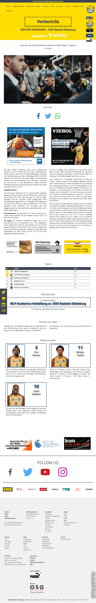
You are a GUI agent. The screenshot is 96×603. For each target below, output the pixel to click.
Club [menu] (52, 6)
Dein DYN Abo (30, 516)
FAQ (6, 539)
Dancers (47, 529)
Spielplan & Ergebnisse (52, 516)
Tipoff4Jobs (45, 546)
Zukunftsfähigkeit (48, 548)
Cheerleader (49, 527)
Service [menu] (45, 6)
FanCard (7, 543)
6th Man (48, 525)
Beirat (25, 543)
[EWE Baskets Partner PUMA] (37, 575)
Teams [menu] (38, 6)
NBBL (66, 518)
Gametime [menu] (30, 6)
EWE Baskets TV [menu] (18, 6)
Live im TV (29, 518)
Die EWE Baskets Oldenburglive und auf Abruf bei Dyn (14, 523)
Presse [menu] (68, 6)
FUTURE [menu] (9, 11)
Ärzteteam (67, 525)
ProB (65, 516)
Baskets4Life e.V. (78, 6)
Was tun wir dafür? (11, 560)
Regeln (7, 548)
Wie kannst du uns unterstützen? (15, 564)
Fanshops (8, 541)
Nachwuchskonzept (70, 522)
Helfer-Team (27, 550)
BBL (65, 514)
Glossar (7, 546)
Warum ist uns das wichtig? (13, 558)
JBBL (65, 520)
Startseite (48, 514)
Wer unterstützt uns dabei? (13, 562)
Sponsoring (45, 539)
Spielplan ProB (49, 520)
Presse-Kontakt (66, 539)
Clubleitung (27, 539)
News (8, 6)
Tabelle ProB (49, 522)
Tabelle (47, 518)
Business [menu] (60, 6)
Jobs (24, 546)
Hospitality (45, 541)
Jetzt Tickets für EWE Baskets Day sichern (48, 1)
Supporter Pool (47, 543)
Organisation (27, 541)
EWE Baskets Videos (32, 514)
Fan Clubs (48, 531)
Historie (25, 548)
